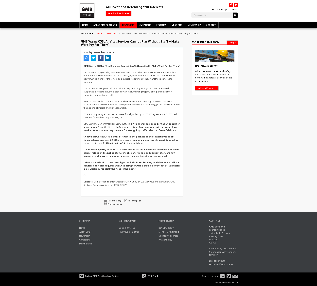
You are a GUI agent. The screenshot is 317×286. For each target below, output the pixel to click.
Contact (233, 9)
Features (161, 25)
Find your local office (129, 231)
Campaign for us (127, 227)
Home (85, 25)
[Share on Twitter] (228, 276)
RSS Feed (153, 276)
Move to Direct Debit (168, 231)
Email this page (115, 200)
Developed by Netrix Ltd (226, 282)
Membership (194, 25)
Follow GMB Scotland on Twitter (102, 276)
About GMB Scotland (105, 25)
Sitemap (223, 9)
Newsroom (128, 25)
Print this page (114, 204)
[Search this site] (235, 15)
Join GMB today (116, 13)
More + (232, 43)
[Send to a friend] (235, 276)
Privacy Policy (165, 239)
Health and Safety (206, 66)
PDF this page (134, 200)
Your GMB (177, 25)
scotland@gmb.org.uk (222, 264)
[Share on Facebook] (222, 276)
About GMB (84, 231)
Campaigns (145, 25)
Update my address (168, 235)
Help (214, 9)
